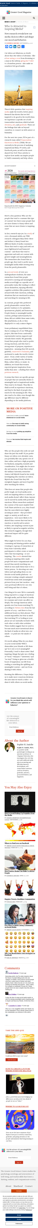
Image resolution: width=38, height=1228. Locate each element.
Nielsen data (19, 608)
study (30, 233)
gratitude (23, 125)
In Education (4, 5)
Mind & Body (10, 22)
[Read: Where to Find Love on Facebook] (20, 831)
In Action (33, 3)
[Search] (34, 18)
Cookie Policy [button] (22, 1208)
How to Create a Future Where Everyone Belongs (18, 1069)
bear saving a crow (13, 58)
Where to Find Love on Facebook (17, 843)
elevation (8, 125)
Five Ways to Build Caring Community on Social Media (19, 926)
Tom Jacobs (11, 902)
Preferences (19, 1223)
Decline (19, 1219)
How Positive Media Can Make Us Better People (19, 872)
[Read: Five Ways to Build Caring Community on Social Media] (20, 914)
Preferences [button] (29, 1210)
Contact (28, 1186)
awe (13, 125)
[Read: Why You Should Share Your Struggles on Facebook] (20, 942)
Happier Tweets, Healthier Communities (20, 899)
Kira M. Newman (12, 958)
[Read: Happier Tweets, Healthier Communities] (20, 887)
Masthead (18, 1186)
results (18, 556)
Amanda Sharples (13, 818)
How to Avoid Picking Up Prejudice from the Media (19, 814)
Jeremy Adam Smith (14, 846)
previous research (11, 372)
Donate (19, 1191)
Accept (19, 1215)
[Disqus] (20, 993)
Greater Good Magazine (19, 12)
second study (13, 272)
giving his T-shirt (27, 61)
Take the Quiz (11, 1060)
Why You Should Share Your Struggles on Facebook (20, 954)
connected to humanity (20, 351)
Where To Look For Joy (17, 1106)
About (8, 1186)
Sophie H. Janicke (12, 43)
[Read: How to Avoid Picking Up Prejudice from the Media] (20, 802)
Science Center (15, 3)
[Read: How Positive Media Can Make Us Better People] (20, 859)
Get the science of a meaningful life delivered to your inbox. (13, 719)
